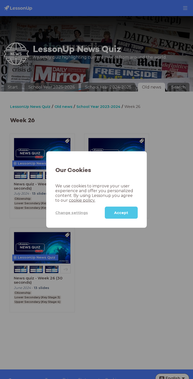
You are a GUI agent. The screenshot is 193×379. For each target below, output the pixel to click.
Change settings (71, 212)
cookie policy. (82, 200)
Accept (121, 212)
